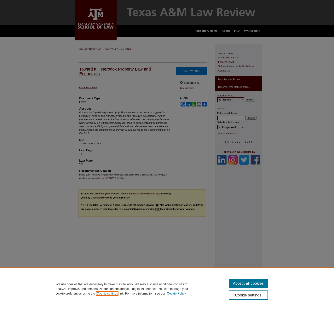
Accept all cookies (248, 283)
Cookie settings (107, 293)
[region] (167, 288)
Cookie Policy (176, 293)
